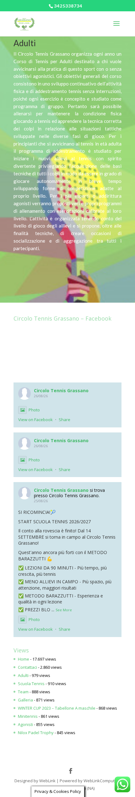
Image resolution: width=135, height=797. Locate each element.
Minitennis (28, 716)
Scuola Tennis (31, 683)
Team (23, 692)
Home (23, 659)
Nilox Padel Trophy (36, 732)
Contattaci (27, 667)
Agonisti (25, 724)
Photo (34, 410)
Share (64, 419)
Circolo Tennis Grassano (61, 390)
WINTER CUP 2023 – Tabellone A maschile (56, 708)
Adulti (23, 675)
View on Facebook (35, 419)
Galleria (25, 700)
